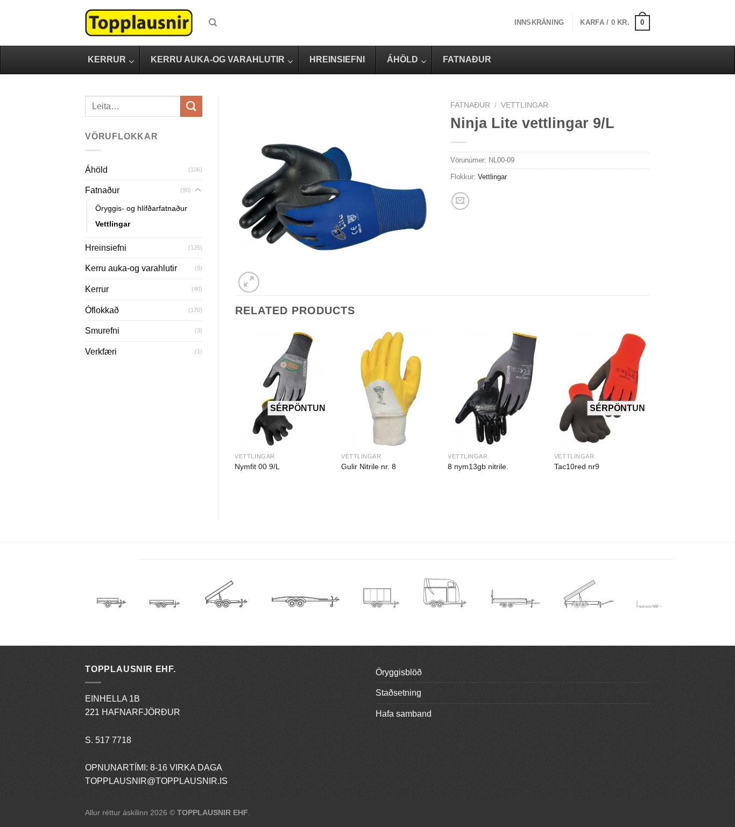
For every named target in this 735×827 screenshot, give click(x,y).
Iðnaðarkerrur (588, 598)
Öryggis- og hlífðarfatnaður (141, 208)
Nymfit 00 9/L (257, 466)
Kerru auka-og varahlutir (131, 268)
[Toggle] (198, 190)
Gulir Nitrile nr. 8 (368, 466)
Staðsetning (398, 692)
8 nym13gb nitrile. (478, 466)
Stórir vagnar (650, 605)
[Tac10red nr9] (602, 388)
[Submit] (191, 106)
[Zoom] (248, 282)
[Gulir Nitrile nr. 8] (389, 388)
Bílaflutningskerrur (305, 598)
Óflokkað (102, 310)
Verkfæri (101, 351)
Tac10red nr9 (576, 466)
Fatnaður (102, 190)
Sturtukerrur (225, 598)
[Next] (649, 416)
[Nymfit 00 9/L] (282, 388)
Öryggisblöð (399, 672)
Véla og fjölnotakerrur (515, 605)
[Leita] (213, 22)
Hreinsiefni (105, 247)
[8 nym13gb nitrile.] (495, 388)
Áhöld (96, 169)
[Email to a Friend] (460, 201)
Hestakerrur (444, 598)
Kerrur (97, 289)
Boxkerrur (381, 598)
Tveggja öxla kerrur (164, 611)
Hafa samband (404, 713)
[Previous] (236, 416)
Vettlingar (112, 224)
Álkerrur (111, 598)
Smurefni (102, 330)
